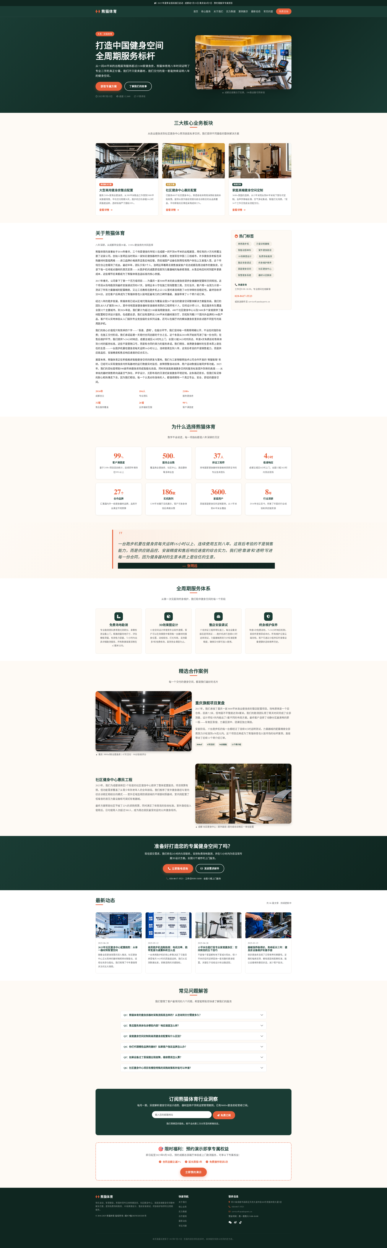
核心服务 (206, 11)
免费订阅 (226, 1115)
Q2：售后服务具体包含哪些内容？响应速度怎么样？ (152, 1025)
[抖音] (240, 1222)
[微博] (235, 1222)
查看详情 (104, 209)
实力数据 (231, 11)
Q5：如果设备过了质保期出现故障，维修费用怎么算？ (153, 1057)
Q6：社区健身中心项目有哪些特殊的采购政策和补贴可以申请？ (158, 1067)
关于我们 (218, 11)
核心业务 (183, 1206)
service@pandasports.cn (242, 1211)
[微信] (230, 1222)
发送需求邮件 (211, 868)
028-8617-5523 (243, 296)
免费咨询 (283, 11)
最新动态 (255, 11)
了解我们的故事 (138, 86)
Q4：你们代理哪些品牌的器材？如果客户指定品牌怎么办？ (155, 1046)
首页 (196, 11)
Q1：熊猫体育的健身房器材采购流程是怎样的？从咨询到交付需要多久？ (163, 1015)
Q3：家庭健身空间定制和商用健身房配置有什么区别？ (153, 1036)
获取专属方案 (109, 86)
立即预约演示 (193, 1172)
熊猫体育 (109, 11)
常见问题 (268, 11)
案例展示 (243, 11)
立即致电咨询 (180, 868)
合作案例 (183, 1216)
